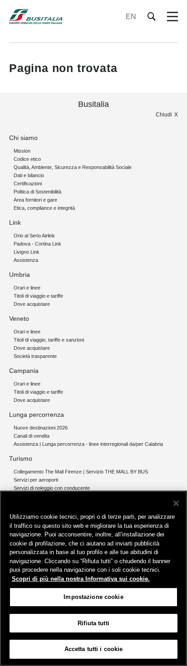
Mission (22, 151)
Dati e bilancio (29, 175)
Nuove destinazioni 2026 (41, 427)
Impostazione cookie (93, 597)
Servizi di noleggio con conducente (52, 488)
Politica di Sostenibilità (37, 191)
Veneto (19, 318)
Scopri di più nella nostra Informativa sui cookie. (81, 578)
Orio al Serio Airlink (34, 235)
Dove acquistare (32, 304)
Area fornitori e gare (35, 200)
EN (131, 16)
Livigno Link (26, 252)
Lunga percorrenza (36, 414)
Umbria (19, 274)
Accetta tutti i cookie (93, 649)
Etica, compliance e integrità (44, 208)
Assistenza (26, 260)
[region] (93, 578)
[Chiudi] (176, 503)
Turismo (20, 458)
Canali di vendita (31, 436)
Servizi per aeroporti (36, 480)
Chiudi (164, 114)
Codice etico (27, 159)
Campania (24, 370)
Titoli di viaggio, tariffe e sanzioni (49, 340)
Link (15, 222)
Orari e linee (27, 287)
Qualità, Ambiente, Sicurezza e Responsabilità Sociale (73, 167)
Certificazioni (28, 183)
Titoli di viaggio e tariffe (38, 296)
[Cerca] (152, 16)
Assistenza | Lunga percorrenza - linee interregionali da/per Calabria (88, 444)
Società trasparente (35, 356)
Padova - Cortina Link (37, 243)
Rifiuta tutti (93, 623)
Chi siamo (23, 137)
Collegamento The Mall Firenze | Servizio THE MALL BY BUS (81, 471)
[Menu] (172, 17)
